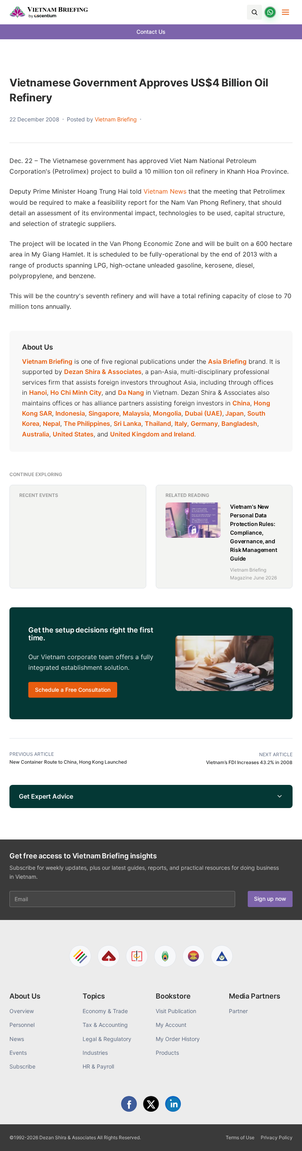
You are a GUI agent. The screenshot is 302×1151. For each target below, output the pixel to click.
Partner (238, 1011)
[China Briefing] (137, 956)
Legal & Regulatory (107, 1039)
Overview (21, 1011)
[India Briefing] (165, 956)
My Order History (178, 1039)
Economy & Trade (105, 1011)
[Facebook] (129, 1104)
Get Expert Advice (46, 796)
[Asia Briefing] (109, 956)
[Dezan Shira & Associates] (80, 956)
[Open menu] (285, 12)
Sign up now (270, 898)
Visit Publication (176, 1011)
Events (18, 1052)
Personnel (22, 1024)
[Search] (254, 12)
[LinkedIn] (173, 1104)
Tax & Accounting (105, 1024)
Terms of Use (240, 1137)
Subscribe (22, 1066)
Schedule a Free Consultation (72, 689)
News (16, 1039)
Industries (95, 1052)
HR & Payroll (98, 1066)
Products (167, 1052)
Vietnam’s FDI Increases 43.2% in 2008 (249, 762)
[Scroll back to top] (284, 1136)
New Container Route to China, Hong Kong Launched (68, 762)
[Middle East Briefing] (222, 956)
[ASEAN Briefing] (193, 956)
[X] (151, 1104)
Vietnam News (165, 191)
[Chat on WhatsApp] (270, 12)
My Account (171, 1024)
